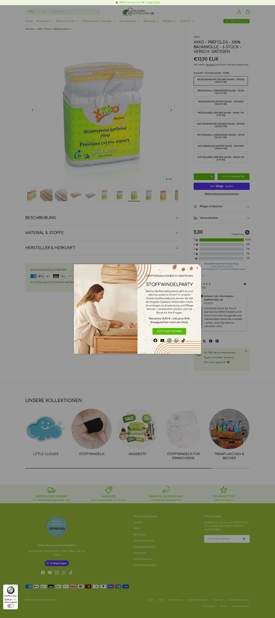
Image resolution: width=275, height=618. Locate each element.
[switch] (10, 606)
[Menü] (16, 586)
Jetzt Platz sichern (169, 331)
